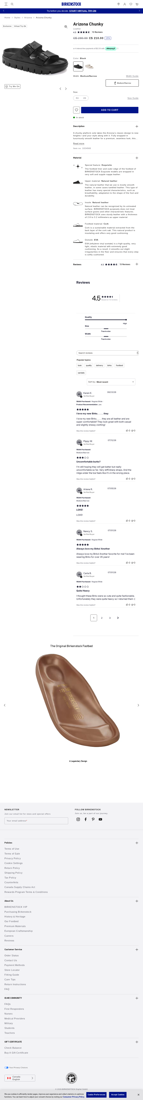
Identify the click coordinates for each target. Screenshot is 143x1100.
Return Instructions (15, 984)
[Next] (138, 705)
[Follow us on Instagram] (78, 819)
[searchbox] (106, 353)
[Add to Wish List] (76, 110)
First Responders (14, 1009)
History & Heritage (14, 916)
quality (89, 365)
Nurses (8, 1014)
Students (9, 1028)
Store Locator (12, 970)
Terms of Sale (12, 854)
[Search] (12, 4)
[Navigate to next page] (118, 618)
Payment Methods (14, 965)
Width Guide (132, 76)
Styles (17, 17)
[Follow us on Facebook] (85, 819)
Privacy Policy (12, 858)
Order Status (11, 955)
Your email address (17, 821)
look (80, 365)
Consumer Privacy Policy (73, 1097)
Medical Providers (14, 1018)
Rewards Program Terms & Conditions (26, 892)
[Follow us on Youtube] (100, 819)
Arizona (28, 17)
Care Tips (10, 979)
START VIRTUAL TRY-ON (82, 11)
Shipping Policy (13, 873)
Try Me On (14, 86)
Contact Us (10, 960)
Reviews (9, 940)
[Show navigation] (6, 4)
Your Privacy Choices (18, 1068)
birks (109, 365)
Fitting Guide (11, 975)
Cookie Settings (13, 863)
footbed (119, 365)
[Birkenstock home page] (71, 4)
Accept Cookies (117, 1095)
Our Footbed (11, 921)
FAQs (7, 1004)
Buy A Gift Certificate (16, 1053)
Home (7, 17)
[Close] (138, 1095)
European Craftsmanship (18, 931)
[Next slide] (66, 88)
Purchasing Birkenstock (17, 912)
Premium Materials (15, 926)
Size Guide (133, 98)
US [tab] (84, 98)
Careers (9, 936)
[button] (4, 10)
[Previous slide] (60, 88)
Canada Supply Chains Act (19, 887)
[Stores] (118, 4)
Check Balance (13, 1048)
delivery (99, 365)
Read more (78, 143)
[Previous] (4, 705)
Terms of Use (11, 849)
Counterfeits (11, 882)
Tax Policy (10, 878)
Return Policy (12, 868)
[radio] (78, 66)
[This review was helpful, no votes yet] (127, 430)
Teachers (9, 1033)
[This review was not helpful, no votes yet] (132, 430)
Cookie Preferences (96, 1095)
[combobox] (111, 381)
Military (8, 1023)
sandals (81, 373)
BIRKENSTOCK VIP (15, 907)
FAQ (6, 989)
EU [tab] (77, 98)
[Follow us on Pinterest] (93, 819)
